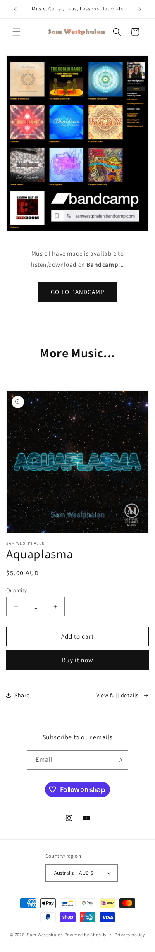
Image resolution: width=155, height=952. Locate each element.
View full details (117, 695)
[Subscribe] (119, 760)
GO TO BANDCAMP (77, 292)
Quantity (16, 590)
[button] (16, 32)
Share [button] (22, 695)
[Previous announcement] (15, 9)
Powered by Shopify (85, 934)
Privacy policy (129, 935)
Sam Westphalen (45, 934)
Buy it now (77, 660)
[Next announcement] (140, 9)
